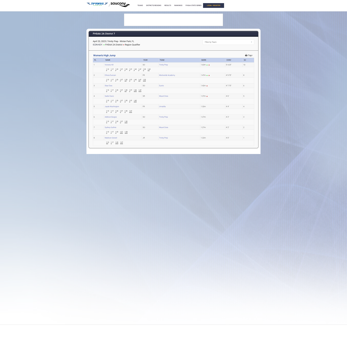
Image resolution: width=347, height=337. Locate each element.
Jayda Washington (112, 106)
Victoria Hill (109, 65)
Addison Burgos (111, 117)
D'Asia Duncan (110, 75)
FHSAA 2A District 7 (104, 33)
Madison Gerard (111, 138)
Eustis (161, 86)
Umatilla (162, 106)
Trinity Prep (163, 65)
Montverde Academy (167, 75)
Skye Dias (108, 86)
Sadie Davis (109, 96)
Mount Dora (163, 96)
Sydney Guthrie (110, 127)
